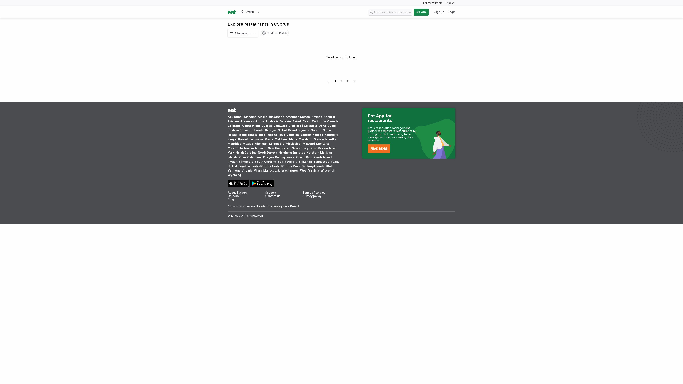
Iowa (282, 135)
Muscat (233, 148)
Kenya (232, 139)
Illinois (252, 135)
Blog (231, 199)
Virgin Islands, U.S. (267, 170)
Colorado (234, 125)
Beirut (296, 121)
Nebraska (247, 148)
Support (270, 192)
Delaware (280, 125)
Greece (316, 130)
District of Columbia (302, 125)
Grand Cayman (298, 130)
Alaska (262, 117)
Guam (327, 130)
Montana (322, 143)
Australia (272, 121)
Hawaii (232, 135)
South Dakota (287, 161)
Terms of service (314, 192)
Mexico (248, 143)
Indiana (272, 135)
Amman (316, 117)
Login (451, 12)
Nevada (260, 148)
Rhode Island (323, 157)
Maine (268, 139)
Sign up (439, 12)
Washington (290, 170)
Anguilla (329, 117)
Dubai (331, 125)
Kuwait (243, 139)
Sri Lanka (305, 161)
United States (261, 166)
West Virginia (309, 170)
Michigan (261, 143)
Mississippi (293, 143)
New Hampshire (279, 148)
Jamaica (293, 135)
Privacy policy (312, 196)
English (449, 2)
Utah (329, 166)
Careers (233, 196)
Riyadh (232, 161)
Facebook (263, 206)
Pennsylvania (284, 157)
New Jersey (300, 148)
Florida (258, 130)
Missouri (309, 143)
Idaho (243, 135)
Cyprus (266, 125)
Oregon (268, 157)
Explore (421, 12)
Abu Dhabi (235, 117)
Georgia (270, 130)
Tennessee (321, 161)
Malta (293, 139)
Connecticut (251, 125)
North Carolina (246, 152)
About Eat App (238, 192)
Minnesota (276, 143)
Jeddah (305, 135)
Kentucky (331, 135)
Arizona (233, 121)
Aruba (259, 121)
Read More (379, 148)
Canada (332, 121)
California (319, 121)
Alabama (250, 117)
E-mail (294, 206)
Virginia (247, 170)
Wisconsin (328, 170)
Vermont (234, 170)
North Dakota (267, 152)
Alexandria (276, 117)
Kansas (318, 135)
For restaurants (433, 2)
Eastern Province (240, 130)
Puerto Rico (304, 157)
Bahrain (285, 121)
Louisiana (256, 139)
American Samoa (298, 117)
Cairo (306, 121)
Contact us (272, 196)
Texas (335, 161)
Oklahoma (254, 157)
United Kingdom (239, 166)
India (261, 135)
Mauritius (234, 143)
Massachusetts (325, 139)
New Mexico (319, 148)
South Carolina (265, 161)
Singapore (246, 161)
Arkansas (247, 121)
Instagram (280, 206)
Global (282, 130)
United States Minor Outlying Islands (298, 166)
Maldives (281, 139)
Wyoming (234, 175)
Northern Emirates (292, 152)
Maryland (305, 139)
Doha (322, 125)
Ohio (242, 157)
